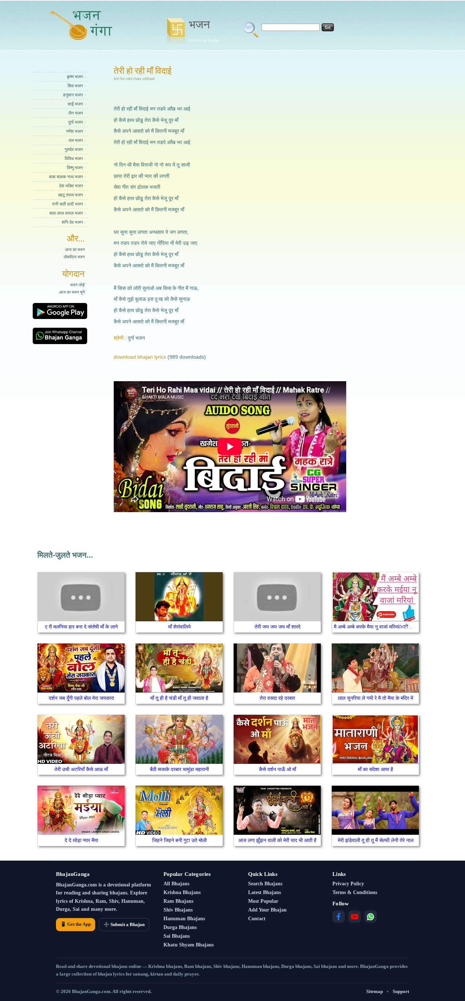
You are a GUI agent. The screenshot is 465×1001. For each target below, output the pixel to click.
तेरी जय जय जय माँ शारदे (277, 627)
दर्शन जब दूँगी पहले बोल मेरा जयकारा (81, 698)
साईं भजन (75, 104)
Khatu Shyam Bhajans (188, 945)
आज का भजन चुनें (72, 292)
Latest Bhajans (264, 892)
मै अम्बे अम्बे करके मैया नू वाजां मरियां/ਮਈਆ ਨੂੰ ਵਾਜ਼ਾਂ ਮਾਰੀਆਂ (390, 627)
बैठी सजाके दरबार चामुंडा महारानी (179, 769)
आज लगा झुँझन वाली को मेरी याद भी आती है (277, 840)
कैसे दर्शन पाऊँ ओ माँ (277, 769)
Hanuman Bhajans (184, 918)
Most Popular (263, 901)
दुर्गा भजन (75, 122)
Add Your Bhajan (267, 910)
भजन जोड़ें (77, 285)
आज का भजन (75, 249)
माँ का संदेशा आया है (375, 769)
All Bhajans (176, 883)
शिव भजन (75, 85)
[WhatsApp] (370, 916)
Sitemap (374, 991)
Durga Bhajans (180, 927)
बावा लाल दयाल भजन (66, 213)
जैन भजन (75, 113)
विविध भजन (74, 158)
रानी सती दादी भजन (67, 204)
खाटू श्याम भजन (70, 195)
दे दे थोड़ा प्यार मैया (81, 840)
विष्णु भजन (75, 167)
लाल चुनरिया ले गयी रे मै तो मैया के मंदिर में (375, 698)
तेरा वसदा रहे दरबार (277, 698)
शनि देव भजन (72, 222)
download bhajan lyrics (140, 357)
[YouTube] (354, 916)
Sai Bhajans (176, 936)
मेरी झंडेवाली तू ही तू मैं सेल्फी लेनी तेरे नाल (375, 840)
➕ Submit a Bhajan (124, 924)
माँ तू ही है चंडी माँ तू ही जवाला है (179, 698)
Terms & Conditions (354, 892)
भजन (204, 30)
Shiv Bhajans (178, 910)
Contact (257, 918)
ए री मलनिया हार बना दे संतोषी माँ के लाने (81, 627)
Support (401, 991)
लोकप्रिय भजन (74, 257)
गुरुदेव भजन (74, 149)
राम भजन (76, 140)
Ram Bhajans (178, 901)
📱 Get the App (75, 924)
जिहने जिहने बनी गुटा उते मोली (179, 840)
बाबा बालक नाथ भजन (66, 176)
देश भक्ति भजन (71, 185)
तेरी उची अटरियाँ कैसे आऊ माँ (81, 769)
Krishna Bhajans (182, 892)
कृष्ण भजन (75, 76)
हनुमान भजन (73, 94)
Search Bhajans (265, 883)
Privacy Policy (348, 883)
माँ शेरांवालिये (179, 627)
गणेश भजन (74, 131)
